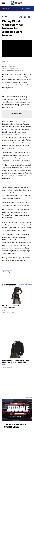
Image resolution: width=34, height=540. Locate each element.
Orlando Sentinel (8, 129)
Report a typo (7, 272)
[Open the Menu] (3, 2)
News (4, 17)
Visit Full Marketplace (25, 284)
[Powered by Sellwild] (29, 397)
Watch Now (28, 3)
